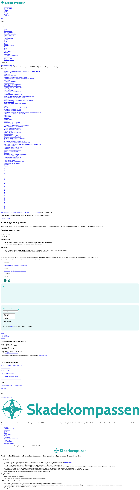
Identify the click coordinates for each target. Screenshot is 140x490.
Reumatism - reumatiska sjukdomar (13, 132)
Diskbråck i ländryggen (10, 81)
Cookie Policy (7, 57)
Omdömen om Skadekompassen (9, 370)
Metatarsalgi (7, 118)
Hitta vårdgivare (5, 336)
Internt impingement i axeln (11, 105)
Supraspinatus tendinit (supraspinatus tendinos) (16, 154)
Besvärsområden (8, 31)
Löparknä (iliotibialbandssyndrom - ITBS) (14, 113)
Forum (2, 333)
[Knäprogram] (9, 318)
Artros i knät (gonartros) (10, 75)
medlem (12, 326)
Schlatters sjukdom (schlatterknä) (12, 137)
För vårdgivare (7, 51)
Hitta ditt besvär (8, 7)
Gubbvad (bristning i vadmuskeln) (12, 86)
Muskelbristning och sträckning (12, 122)
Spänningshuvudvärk (9, 145)
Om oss (6, 44)
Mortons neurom (8, 119)
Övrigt (5, 41)
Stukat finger (7, 153)
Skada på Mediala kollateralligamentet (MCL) (15, 141)
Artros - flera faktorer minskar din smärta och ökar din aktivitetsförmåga (22, 71)
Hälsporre (6, 99)
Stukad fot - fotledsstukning (11, 151)
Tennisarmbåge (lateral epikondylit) (13, 156)
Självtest (6, 10)
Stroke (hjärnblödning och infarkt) (12, 150)
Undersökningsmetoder (10, 34)
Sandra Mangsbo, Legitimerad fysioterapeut (15, 271)
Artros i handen (8, 72)
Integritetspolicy (68, 462)
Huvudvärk (7, 93)
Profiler (6, 52)
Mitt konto (6, 15)
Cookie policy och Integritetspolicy (10, 376)
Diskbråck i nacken (9, 83)
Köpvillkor (3, 388)
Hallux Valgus (7, 89)
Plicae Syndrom (8, 131)
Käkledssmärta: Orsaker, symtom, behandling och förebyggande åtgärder (22, 112)
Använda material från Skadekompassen (11, 379)
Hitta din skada (8, 8)
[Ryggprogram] (9, 314)
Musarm (6, 121)
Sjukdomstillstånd (8, 32)
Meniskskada (7, 116)
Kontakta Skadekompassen (11, 55)
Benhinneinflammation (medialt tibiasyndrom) (15, 77)
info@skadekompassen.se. (11, 353)
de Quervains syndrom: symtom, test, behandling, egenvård (19, 78)
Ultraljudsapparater (9, 60)
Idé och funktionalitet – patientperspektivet (11, 365)
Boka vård (6, 11)
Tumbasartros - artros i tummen (12, 163)
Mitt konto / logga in (9, 45)
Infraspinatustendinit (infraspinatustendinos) (15, 103)
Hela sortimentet (8, 58)
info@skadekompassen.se (7, 65)
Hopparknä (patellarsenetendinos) (12, 91)
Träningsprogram (8, 38)
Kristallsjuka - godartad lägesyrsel (12, 110)
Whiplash (6, 164)
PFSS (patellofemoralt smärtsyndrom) (13, 126)
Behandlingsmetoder (9, 35)
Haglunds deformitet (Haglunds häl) (13, 87)
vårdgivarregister (43, 355)
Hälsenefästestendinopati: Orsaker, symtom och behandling (19, 96)
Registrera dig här (5, 218)
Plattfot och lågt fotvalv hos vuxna (12, 129)
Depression (7, 80)
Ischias (5, 106)
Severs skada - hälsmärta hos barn (12, 139)
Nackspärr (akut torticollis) (11, 123)
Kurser (5, 49)
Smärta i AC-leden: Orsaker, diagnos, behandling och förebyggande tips (22, 144)
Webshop (3, 338)
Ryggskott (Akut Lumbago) (11, 135)
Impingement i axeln (9, 102)
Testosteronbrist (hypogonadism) (12, 157)
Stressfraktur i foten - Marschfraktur (13, 147)
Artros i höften (7, 74)
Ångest (6, 166)
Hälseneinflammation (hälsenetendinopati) (14, 97)
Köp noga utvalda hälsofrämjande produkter (12, 385)
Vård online (4, 335)
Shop (5, 14)
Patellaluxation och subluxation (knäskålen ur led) (16, 125)
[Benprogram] (9, 315)
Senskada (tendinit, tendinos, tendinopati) (14, 138)
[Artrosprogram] (9, 317)
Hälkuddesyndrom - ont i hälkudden (13, 94)
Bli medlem (7, 47)
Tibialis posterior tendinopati (11, 158)
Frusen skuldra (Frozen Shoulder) (12, 84)
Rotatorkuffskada (8, 134)
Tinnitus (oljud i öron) (9, 160)
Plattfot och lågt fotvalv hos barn (12, 128)
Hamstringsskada (8, 90)
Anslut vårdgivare (5, 368)
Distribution (7, 54)
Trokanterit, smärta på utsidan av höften (14, 161)
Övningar (6, 13)
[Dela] (9, 280)
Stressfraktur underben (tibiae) (11, 148)
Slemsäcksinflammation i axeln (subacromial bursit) (17, 142)
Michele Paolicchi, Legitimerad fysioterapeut (15, 265)
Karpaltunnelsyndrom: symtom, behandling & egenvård (18, 107)
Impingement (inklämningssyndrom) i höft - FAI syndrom (18, 100)
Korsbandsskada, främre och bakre (13, 109)
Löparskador (7, 115)
